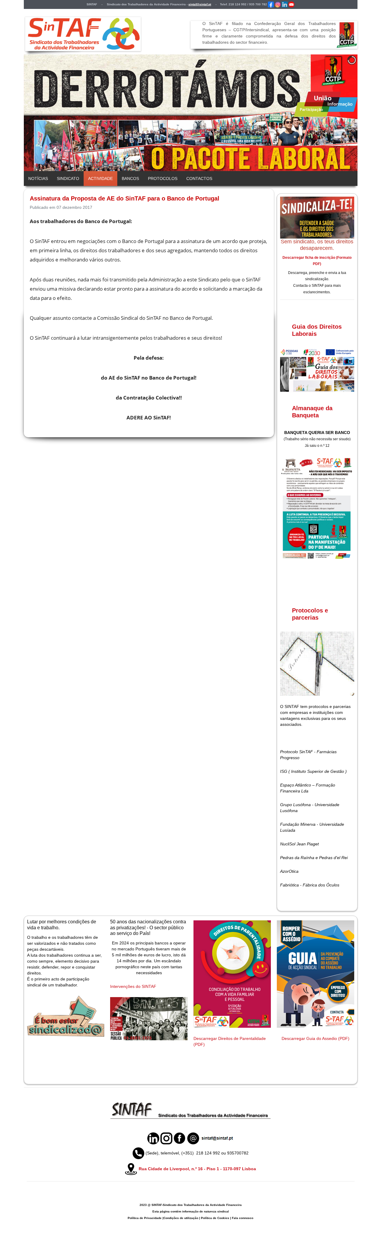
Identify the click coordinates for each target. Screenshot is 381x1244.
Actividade (100, 178)
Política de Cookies (215, 1218)
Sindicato (68, 178)
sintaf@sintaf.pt (199, 4)
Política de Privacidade (145, 1218)
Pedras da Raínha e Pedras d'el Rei (314, 857)
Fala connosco (242, 1218)
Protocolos (162, 178)
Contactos (199, 178)
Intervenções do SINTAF (133, 986)
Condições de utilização (180, 1218)
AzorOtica (289, 871)
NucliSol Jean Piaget (299, 844)
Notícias (38, 178)
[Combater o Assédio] (315, 973)
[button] (339, 113)
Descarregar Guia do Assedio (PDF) (315, 1038)
